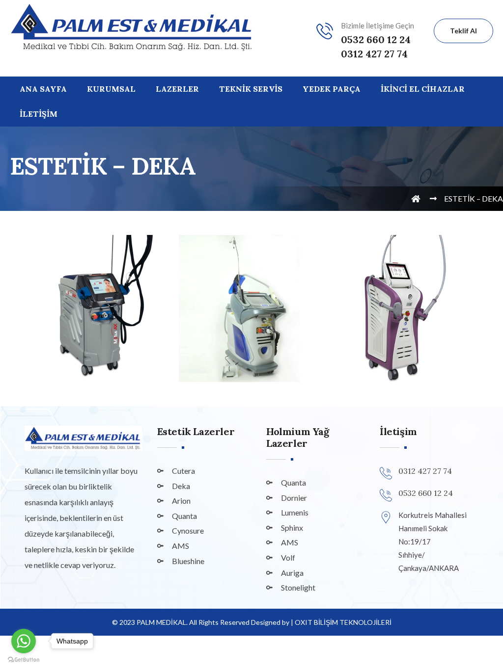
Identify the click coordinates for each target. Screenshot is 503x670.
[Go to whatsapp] (23, 641)
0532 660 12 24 (376, 39)
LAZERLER (177, 89)
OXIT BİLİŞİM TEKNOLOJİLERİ (343, 622)
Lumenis (294, 512)
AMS (180, 545)
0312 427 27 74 (374, 54)
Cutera (183, 470)
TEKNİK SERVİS (250, 89)
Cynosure (188, 530)
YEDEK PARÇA (332, 89)
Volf (288, 557)
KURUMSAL (111, 89)
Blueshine (188, 561)
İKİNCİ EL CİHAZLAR (423, 89)
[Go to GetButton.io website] (23, 660)
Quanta (184, 515)
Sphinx (292, 527)
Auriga (292, 572)
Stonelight (298, 587)
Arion (181, 500)
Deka (181, 485)
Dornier (294, 497)
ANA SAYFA (43, 89)
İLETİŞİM (38, 114)
